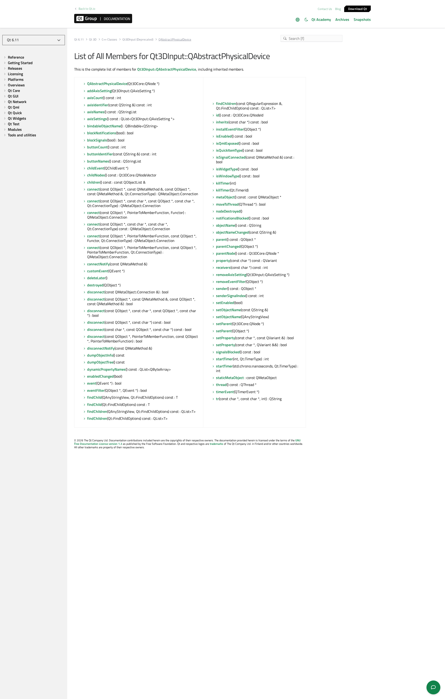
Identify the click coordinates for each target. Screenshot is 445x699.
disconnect (96, 292)
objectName (225, 225)
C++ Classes (109, 39)
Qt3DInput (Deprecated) (137, 39)
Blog (338, 8)
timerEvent (225, 392)
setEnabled (225, 302)
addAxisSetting (99, 91)
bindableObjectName (104, 126)
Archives (342, 19)
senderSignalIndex (230, 295)
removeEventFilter (230, 281)
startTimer (224, 359)
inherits (222, 122)
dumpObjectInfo (100, 355)
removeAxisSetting (231, 274)
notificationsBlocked (232, 218)
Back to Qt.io (87, 8)
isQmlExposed (227, 143)
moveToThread (227, 204)
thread (221, 384)
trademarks (216, 444)
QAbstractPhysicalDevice (107, 83)
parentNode (225, 253)
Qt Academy (321, 19)
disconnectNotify (100, 348)
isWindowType (227, 176)
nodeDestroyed (228, 211)
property (223, 260)
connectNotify (98, 264)
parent (221, 239)
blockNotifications (101, 133)
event (91, 383)
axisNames (96, 112)
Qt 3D (92, 39)
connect (93, 189)
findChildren (97, 411)
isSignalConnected (230, 157)
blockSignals (97, 140)
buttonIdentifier (100, 154)
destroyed (95, 285)
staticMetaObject (230, 377)
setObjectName (228, 310)
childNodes (96, 175)
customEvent (97, 271)
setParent (224, 323)
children (93, 182)
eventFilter (96, 390)
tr (217, 398)
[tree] (33, 96)
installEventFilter (230, 129)
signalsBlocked (228, 352)
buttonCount (97, 147)
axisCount (95, 97)
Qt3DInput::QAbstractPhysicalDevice (166, 69)
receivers (223, 267)
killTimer (223, 183)
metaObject (225, 197)
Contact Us (325, 8)
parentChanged (228, 246)
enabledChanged (100, 376)
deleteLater (96, 278)
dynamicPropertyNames (106, 369)
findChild (94, 397)
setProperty (225, 338)
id (217, 115)
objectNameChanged (232, 232)
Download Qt (357, 8)
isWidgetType (227, 169)
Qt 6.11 (79, 39)
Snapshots (362, 19)
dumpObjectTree (100, 362)
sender (221, 288)
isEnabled (224, 136)
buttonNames (98, 161)
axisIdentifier (97, 105)
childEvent (95, 168)
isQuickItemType (229, 150)
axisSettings (97, 119)
